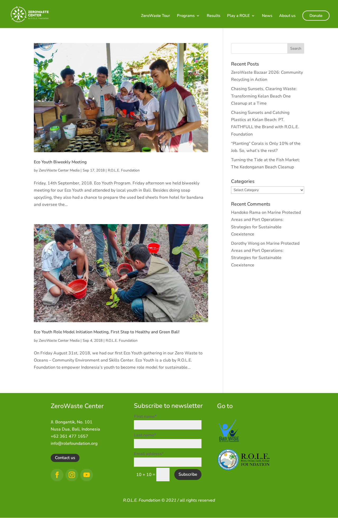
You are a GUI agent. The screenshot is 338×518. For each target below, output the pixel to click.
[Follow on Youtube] (86, 475)
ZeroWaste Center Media (59, 170)
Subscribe (188, 474)
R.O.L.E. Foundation (124, 170)
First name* (145, 416)
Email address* (149, 454)
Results (213, 16)
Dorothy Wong (245, 243)
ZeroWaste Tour (155, 16)
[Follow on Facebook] (57, 475)
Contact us (65, 458)
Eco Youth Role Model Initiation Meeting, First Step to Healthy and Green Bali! (107, 332)
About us (287, 16)
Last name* (145, 435)
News (267, 16)
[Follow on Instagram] (71, 475)
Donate (315, 15)
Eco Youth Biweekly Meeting (60, 162)
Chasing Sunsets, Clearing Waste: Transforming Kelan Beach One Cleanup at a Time (264, 96)
